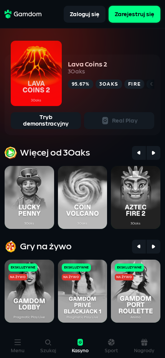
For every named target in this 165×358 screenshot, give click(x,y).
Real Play (125, 121)
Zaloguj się (84, 14)
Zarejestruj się (134, 14)
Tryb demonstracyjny (46, 120)
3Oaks (76, 71)
